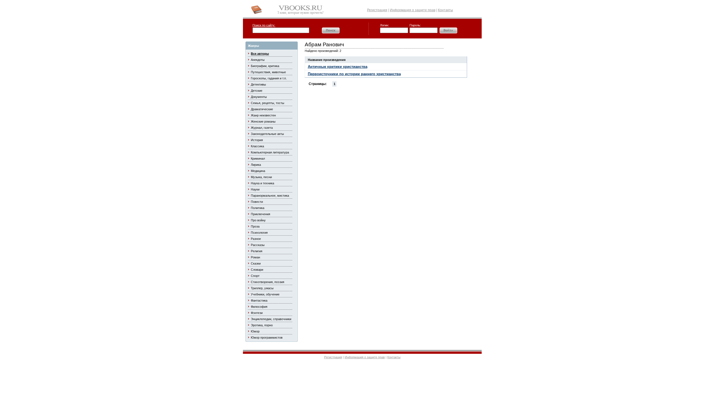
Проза (255, 226)
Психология (259, 232)
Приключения (260, 214)
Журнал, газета (262, 127)
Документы (259, 96)
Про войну (258, 220)
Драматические (262, 109)
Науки (255, 189)
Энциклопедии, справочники (271, 319)
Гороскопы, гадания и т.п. (269, 78)
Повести (257, 201)
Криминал (258, 158)
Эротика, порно (262, 325)
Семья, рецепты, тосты (267, 103)
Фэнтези (257, 313)
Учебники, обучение (265, 294)
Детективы (258, 84)
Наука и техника (262, 183)
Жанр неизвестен (263, 115)
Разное (256, 238)
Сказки (256, 263)
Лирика (256, 164)
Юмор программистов (267, 337)
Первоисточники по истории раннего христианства (354, 74)
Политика (257, 208)
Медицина (258, 171)
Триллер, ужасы (262, 288)
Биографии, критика (265, 66)
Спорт (255, 275)
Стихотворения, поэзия (267, 282)
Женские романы (263, 121)
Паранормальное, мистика (270, 195)
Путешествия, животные (268, 72)
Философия (259, 306)
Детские (256, 90)
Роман (255, 257)
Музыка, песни (261, 177)
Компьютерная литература (270, 152)
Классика (257, 146)
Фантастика (259, 300)
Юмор (255, 331)
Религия (256, 251)
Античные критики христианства (337, 67)
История (257, 140)
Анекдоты (258, 59)
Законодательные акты (267, 134)
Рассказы (258, 245)
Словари (257, 269)
